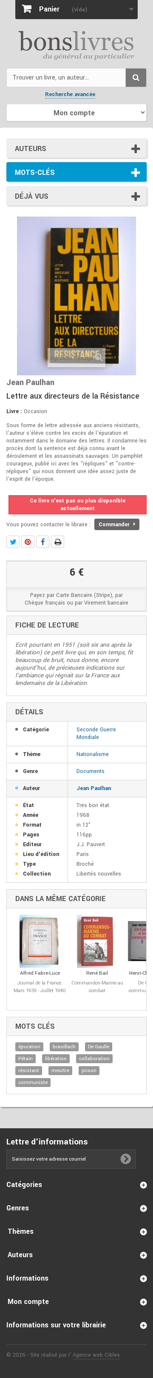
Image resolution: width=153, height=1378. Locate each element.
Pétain (25, 1058)
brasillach (64, 1046)
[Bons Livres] (76, 45)
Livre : (14, 411)
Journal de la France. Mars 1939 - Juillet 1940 (40, 986)
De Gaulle (98, 1046)
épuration (29, 1046)
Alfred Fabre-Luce (40, 973)
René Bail (97, 973)
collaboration (94, 1058)
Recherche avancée (70, 94)
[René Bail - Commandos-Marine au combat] (97, 941)
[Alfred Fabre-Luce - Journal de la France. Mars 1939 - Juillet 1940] (39, 941)
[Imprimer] (57, 542)
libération (56, 1058)
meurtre (60, 1070)
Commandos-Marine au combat (97, 986)
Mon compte (28, 1302)
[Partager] (42, 542)
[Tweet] (13, 542)
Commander (115, 524)
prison (89, 1070)
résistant (28, 1070)
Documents (90, 771)
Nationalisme (92, 754)
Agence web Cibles (96, 1355)
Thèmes (21, 1231)
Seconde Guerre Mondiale (96, 733)
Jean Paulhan (93, 788)
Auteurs (30, 149)
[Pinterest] (27, 542)
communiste (33, 1082)
